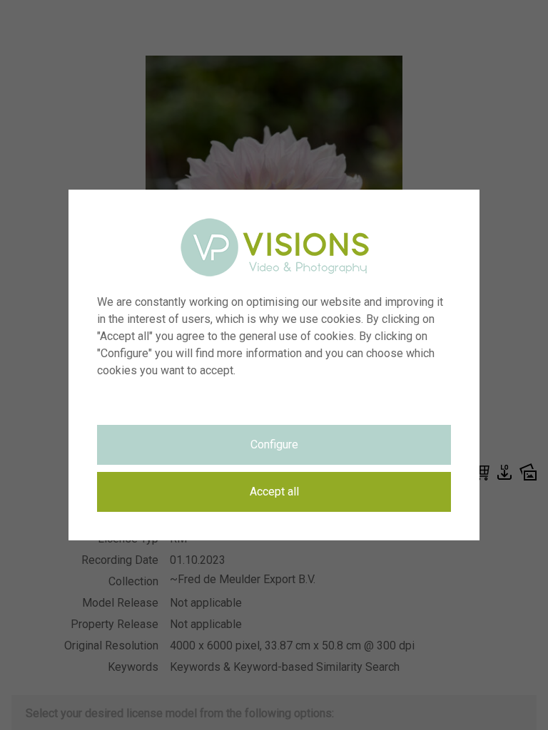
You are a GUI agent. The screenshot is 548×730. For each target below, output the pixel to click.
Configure (274, 444)
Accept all (274, 491)
